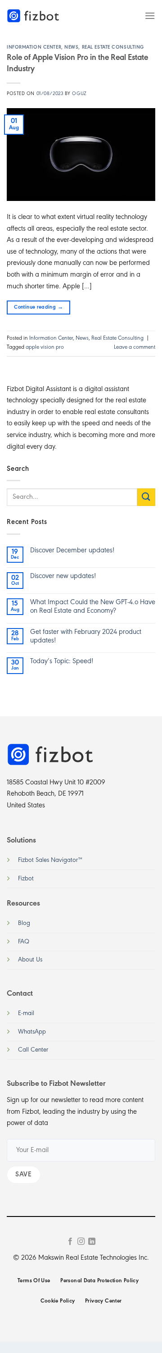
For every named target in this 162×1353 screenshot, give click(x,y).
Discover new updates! (63, 576)
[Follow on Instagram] (81, 1242)
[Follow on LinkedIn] (91, 1242)
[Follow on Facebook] (69, 1242)
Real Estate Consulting (113, 47)
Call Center (33, 1050)
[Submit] (146, 497)
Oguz (79, 93)
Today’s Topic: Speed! (61, 661)
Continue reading (38, 307)
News (71, 47)
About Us (30, 960)
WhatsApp (32, 1032)
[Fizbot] (34, 16)
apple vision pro (45, 347)
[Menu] (149, 16)
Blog (24, 923)
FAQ (23, 941)
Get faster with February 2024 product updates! (85, 636)
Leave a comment (134, 347)
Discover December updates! (72, 550)
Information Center (34, 47)
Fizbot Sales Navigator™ (50, 860)
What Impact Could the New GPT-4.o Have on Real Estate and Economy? (92, 607)
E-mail (26, 1013)
